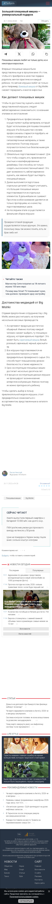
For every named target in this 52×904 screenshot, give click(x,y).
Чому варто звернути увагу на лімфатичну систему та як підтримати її (24, 725)
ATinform (9, 3)
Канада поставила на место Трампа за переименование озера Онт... (23, 821)
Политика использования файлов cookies (26, 852)
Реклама (38, 876)
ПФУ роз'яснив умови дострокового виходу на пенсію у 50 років (25, 529)
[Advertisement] (26, 439)
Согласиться (26, 901)
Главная (38, 866)
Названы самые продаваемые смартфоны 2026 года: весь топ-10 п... (27, 801)
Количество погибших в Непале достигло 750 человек (28, 613)
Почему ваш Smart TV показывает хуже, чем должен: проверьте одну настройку (25, 292)
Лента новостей (25, 634)
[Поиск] (42, 3)
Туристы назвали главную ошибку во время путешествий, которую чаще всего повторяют (24, 756)
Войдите (5, 555)
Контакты (39, 880)
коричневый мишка (29, 339)
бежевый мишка (27, 86)
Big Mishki (29, 498)
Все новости (25, 629)
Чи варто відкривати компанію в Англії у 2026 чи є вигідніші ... (27, 794)
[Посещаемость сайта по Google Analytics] (30, 834)
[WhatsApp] (33, 54)
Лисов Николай (16, 472)
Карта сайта (40, 883)
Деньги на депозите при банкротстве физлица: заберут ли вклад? (26, 705)
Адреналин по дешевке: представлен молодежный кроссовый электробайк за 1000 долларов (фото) (26, 578)
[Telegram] (5, 54)
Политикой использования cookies (24, 897)
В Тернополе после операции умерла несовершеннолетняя (22, 814)
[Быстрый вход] (37, 3)
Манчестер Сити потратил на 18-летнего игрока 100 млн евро (25, 285)
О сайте (38, 873)
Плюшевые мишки (13, 498)
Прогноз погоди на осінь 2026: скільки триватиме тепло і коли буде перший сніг (28, 585)
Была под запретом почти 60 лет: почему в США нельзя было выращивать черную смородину (25, 780)
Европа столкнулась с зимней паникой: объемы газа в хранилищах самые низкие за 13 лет (28, 621)
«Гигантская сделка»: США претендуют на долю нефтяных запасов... (27, 807)
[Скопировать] (46, 54)
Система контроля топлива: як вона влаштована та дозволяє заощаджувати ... (27, 718)
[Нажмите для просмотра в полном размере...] (26, 255)
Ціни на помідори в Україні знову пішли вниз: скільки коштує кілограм (26, 538)
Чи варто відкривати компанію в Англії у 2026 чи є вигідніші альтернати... (27, 712)
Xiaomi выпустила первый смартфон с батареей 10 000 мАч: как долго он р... (26, 519)
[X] (19, 54)
